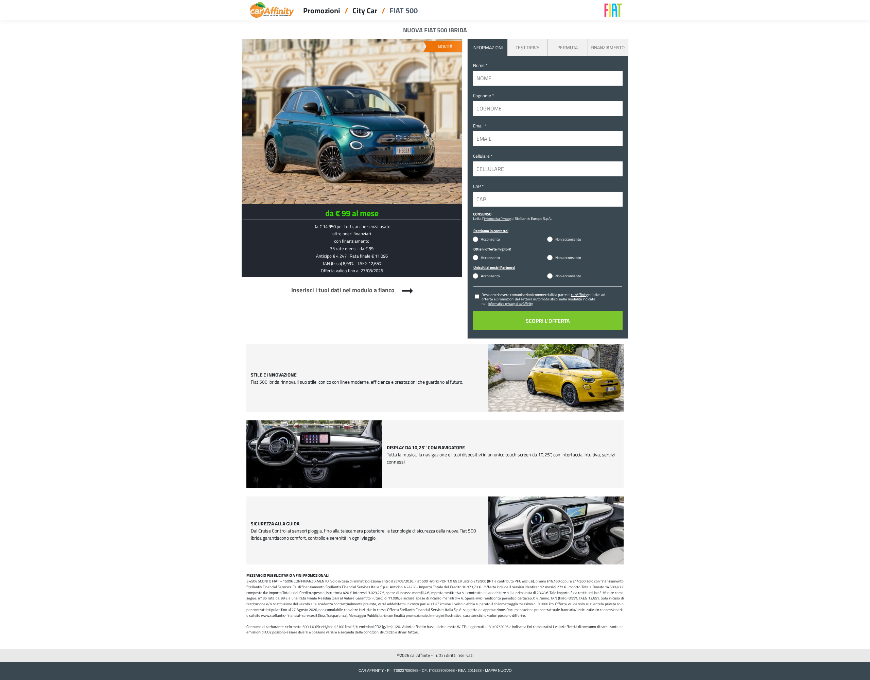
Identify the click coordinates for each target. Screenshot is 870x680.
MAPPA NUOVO (498, 670)
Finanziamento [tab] (608, 47)
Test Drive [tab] (527, 47)
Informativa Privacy (497, 218)
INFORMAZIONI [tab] (487, 47)
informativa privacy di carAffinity (510, 303)
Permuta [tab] (567, 47)
